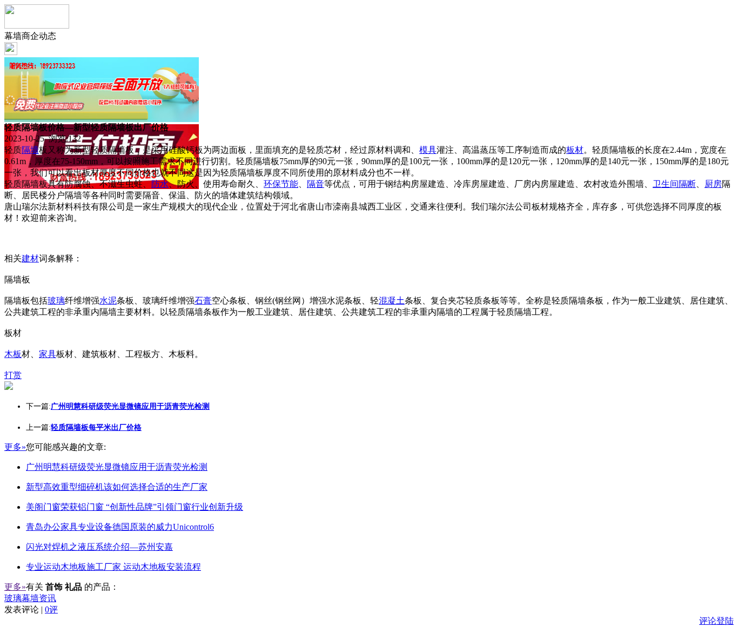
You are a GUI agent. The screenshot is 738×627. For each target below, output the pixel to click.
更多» (15, 446)
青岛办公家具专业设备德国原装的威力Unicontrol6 (120, 526)
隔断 (687, 183)
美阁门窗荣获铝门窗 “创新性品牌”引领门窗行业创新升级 (134, 506)
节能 (289, 183)
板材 (574, 149)
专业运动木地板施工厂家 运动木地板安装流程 (113, 566)
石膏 (203, 300)
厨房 (713, 183)
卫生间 (666, 183)
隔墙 (30, 149)
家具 (47, 354)
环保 (272, 183)
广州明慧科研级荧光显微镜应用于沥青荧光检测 (116, 466)
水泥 (108, 300)
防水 (160, 183)
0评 (51, 609)
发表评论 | (31, 609)
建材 (30, 258)
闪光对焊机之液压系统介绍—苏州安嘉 (99, 546)
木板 (13, 354)
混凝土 (392, 300)
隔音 (315, 183)
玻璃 (56, 300)
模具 (428, 149)
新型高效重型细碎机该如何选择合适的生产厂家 (116, 486)
